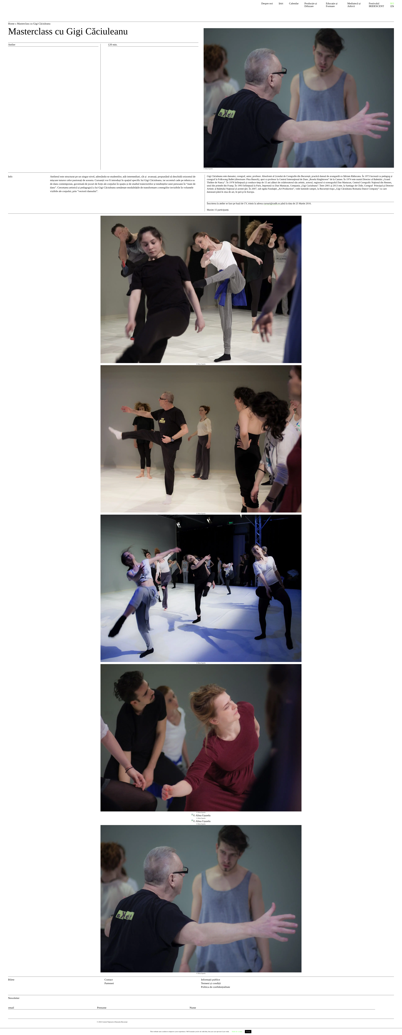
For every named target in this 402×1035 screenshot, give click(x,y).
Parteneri (109, 983)
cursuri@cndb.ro (271, 203)
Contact (108, 979)
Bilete (11, 979)
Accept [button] (248, 1031)
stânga (29, 595)
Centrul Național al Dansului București (28, 7)
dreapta (390, 217)
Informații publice (210, 979)
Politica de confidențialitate (215, 986)
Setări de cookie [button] (237, 1031)
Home (11, 23)
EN (392, 6)
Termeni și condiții (211, 983)
